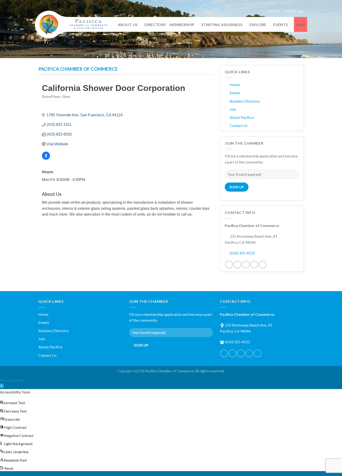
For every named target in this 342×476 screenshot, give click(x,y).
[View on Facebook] (46, 158)
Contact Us (273, 11)
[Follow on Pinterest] (246, 264)
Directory (155, 24)
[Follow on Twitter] (237, 264)
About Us (128, 24)
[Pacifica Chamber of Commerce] (73, 24)
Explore (257, 24)
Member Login (294, 11)
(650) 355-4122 (242, 253)
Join (300, 24)
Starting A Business (221, 24)
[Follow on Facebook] (229, 264)
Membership (181, 24)
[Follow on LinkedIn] (254, 264)
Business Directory (245, 101)
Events (280, 24)
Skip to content (12, 380)
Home (235, 84)
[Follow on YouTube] (262, 264)
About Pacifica (242, 117)
